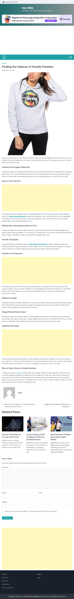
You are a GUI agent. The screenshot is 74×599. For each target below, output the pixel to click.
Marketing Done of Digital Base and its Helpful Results (61, 436)
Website (4, 502)
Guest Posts (5, 581)
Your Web (27, 8)
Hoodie (19, 373)
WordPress (62, 596)
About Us (4, 574)
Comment (5, 467)
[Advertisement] (37, 40)
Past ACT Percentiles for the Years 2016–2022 (11, 435)
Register (39, 574)
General (4, 63)
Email (40, 493)
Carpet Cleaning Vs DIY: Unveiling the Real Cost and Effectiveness (35, 436)
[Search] (70, 57)
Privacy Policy (5, 584)
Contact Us (5, 577)
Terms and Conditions (8, 588)
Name (4, 493)
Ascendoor (46, 596)
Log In (38, 577)
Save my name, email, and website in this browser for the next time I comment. (31, 511)
